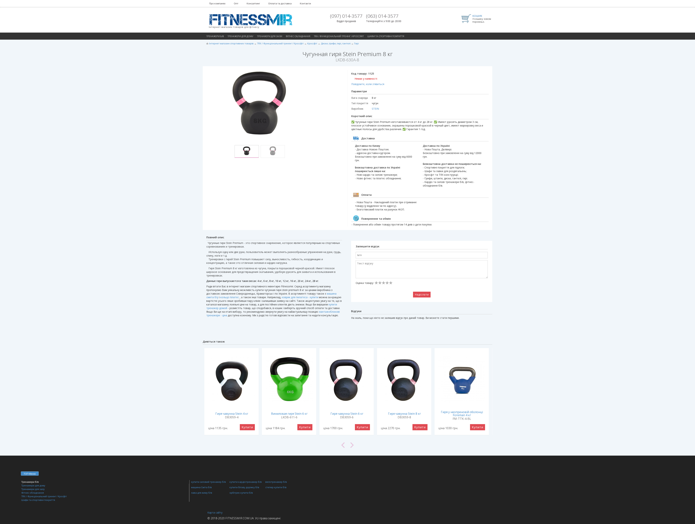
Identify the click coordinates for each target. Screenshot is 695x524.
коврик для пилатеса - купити (300, 297)
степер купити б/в (276, 487)
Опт (236, 3)
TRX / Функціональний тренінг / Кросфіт (44, 496)
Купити (247, 427)
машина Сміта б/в (201, 487)
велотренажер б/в (276, 481)
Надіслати (422, 294)
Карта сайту (214, 512)
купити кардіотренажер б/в (245, 481)
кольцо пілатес (229, 297)
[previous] (275, 445)
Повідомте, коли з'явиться (367, 84)
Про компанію (217, 3)
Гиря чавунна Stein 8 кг (404, 414)
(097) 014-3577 (346, 16)
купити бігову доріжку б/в (244, 487)
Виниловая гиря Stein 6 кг (289, 414)
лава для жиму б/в (201, 492)
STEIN (375, 108)
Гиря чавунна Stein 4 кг (231, 414)
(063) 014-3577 (382, 16)
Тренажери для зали (269, 36)
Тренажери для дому (240, 36)
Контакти (305, 3)
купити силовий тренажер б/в (208, 481)
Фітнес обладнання (298, 36)
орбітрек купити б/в (241, 492)
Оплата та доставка (280, 3)
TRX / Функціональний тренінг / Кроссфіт (339, 36)
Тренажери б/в (215, 36)
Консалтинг (253, 3)
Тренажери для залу (33, 489)
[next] (420, 445)
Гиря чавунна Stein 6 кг (346, 414)
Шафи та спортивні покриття (385, 36)
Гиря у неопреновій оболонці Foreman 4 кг (462, 413)
